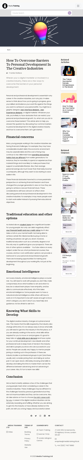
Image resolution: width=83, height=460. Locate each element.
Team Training (44, 430)
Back (8, 50)
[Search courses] (69, 13)
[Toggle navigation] (78, 6)
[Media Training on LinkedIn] (45, 416)
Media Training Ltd (44, 456)
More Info (69, 192)
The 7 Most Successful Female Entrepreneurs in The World (68, 83)
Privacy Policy (27, 439)
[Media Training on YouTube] (49, 416)
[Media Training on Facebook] (32, 416)
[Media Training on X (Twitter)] (36, 416)
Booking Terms (27, 433)
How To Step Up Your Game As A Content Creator (68, 109)
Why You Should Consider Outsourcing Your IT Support (68, 136)
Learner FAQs (43, 434)
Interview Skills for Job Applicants (67, 218)
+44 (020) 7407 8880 (65, 445)
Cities (10, 432)
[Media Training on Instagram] (40, 416)
